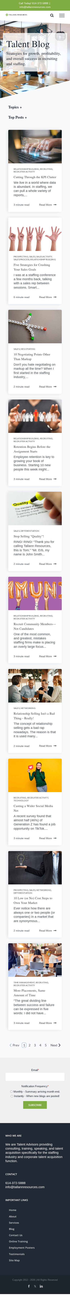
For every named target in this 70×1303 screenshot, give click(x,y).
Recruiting (46, 169)
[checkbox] (35, 1093)
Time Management (24, 982)
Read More (45, 204)
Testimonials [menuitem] (17, 1254)
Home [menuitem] (12, 1210)
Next (53, 1045)
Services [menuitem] (14, 1222)
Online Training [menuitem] (18, 1241)
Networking (28, 708)
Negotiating (28, 349)
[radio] (35, 1091)
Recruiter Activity (24, 171)
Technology (21, 800)
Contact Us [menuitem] (15, 1235)
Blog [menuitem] (11, 1229)
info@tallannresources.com (35, 7)
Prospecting (21, 256)
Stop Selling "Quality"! (29, 536)
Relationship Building (26, 169)
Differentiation (30, 531)
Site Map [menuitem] (14, 1260)
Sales (32, 256)
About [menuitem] (13, 1216)
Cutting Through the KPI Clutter (35, 177)
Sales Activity (44, 256)
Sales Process (21, 259)
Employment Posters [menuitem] (22, 1247)
